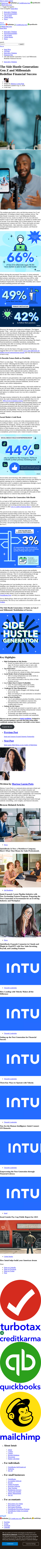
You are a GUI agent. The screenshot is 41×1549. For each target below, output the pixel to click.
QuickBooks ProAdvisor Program (18, 1509)
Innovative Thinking (10, 12)
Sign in (2, 22)
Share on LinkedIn (10, 1267)
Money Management (14, 1493)
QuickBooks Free (5, 595)
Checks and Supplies (14, 1491)
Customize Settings (31, 1544)
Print (5, 1273)
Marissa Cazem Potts (17, 84)
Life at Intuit (8, 15)
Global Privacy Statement (9, 1534)
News (6, 19)
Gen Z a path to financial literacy (21, 507)
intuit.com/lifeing (25, 718)
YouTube (7, 1522)
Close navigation (5, 8)
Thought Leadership (10, 988)
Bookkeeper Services (14, 1490)
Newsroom (11, 1457)
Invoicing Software (14, 1486)
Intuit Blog (14, 8)
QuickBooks (12, 1479)
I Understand (10, 1543)
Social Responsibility (10, 14)
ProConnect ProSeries (15, 1507)
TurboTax (11, 1469)
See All (10, 1471)
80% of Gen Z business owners (13, 401)
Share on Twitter (9, 1271)
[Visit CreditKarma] (24, 3)
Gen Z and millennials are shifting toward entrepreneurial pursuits (20, 351)
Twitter (6, 1524)
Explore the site (7, 727)
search (2, 42)
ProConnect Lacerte (14, 1505)
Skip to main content (6, 1)
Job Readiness (8, 890)
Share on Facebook (10, 1269)
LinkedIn (7, 1527)
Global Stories (8, 17)
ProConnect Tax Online (15, 1504)
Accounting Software (14, 1481)
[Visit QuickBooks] (35, 3)
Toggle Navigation (8, 7)
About (10, 1450)
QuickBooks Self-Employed (17, 1467)
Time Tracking (12, 1488)
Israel (5, 1213)
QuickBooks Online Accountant (18, 1511)
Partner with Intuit (13, 1459)
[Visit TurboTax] (12, 3)
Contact (10, 1451)
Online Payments (13, 1484)
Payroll (10, 1483)
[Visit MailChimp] (6, 5)
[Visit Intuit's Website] (4, 3)
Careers (10, 1453)
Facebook (7, 1525)
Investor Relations (13, 1455)
